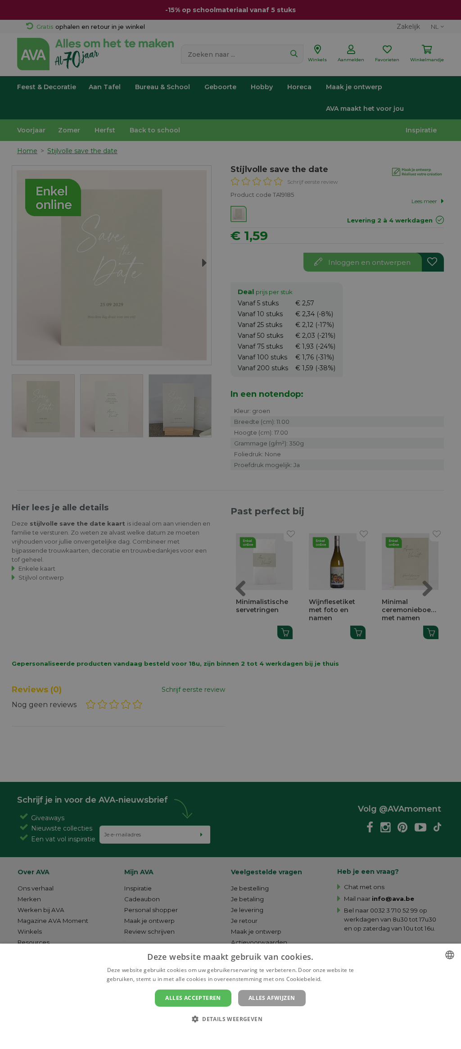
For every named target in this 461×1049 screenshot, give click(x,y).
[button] (230, 1018)
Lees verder (338, 979)
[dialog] (230, 996)
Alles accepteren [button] (193, 998)
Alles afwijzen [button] (272, 998)
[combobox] (449, 954)
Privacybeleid (225, 1034)
